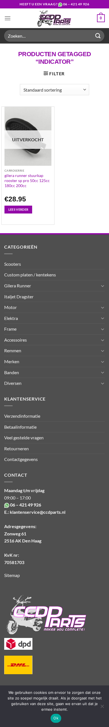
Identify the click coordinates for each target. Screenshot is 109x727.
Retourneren (16, 448)
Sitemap (12, 575)
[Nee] (102, 707)
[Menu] (7, 18)
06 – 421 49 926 (76, 4)
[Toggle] (102, 285)
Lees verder (18, 209)
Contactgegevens (21, 459)
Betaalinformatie (20, 427)
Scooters (12, 264)
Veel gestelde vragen (24, 437)
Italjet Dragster (19, 296)
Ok (55, 718)
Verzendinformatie (22, 416)
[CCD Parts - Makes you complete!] (54, 18)
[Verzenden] (98, 35)
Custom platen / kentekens (30, 274)
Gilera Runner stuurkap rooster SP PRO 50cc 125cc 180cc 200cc (27, 180)
